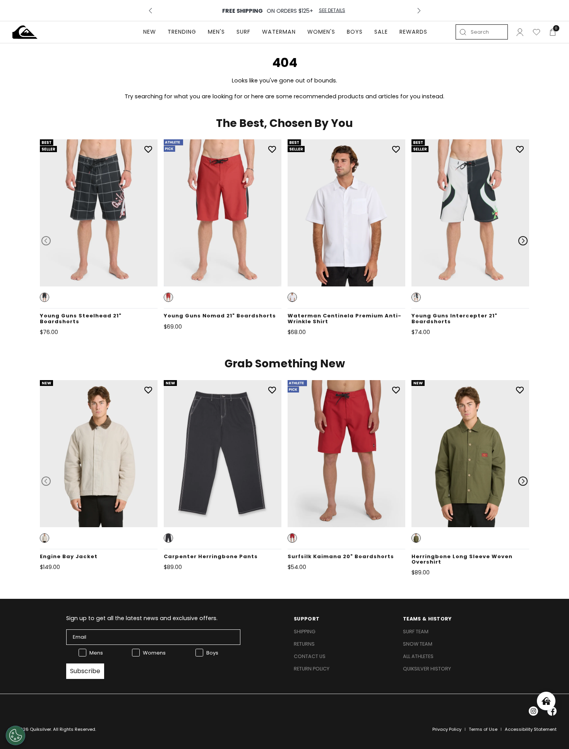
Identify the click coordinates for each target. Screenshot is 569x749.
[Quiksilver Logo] (25, 32)
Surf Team (415, 631)
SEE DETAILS (332, 10)
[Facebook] (552, 711)
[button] (44, 297)
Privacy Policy (446, 729)
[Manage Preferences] (15, 735)
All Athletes (418, 656)
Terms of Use (483, 729)
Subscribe (85, 671)
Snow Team (417, 644)
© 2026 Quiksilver (31, 729)
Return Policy (311, 668)
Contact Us (310, 656)
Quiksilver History (427, 668)
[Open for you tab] (546, 701)
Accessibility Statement (531, 729)
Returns (304, 644)
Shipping (304, 631)
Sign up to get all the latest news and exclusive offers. (142, 618)
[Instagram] (533, 711)
